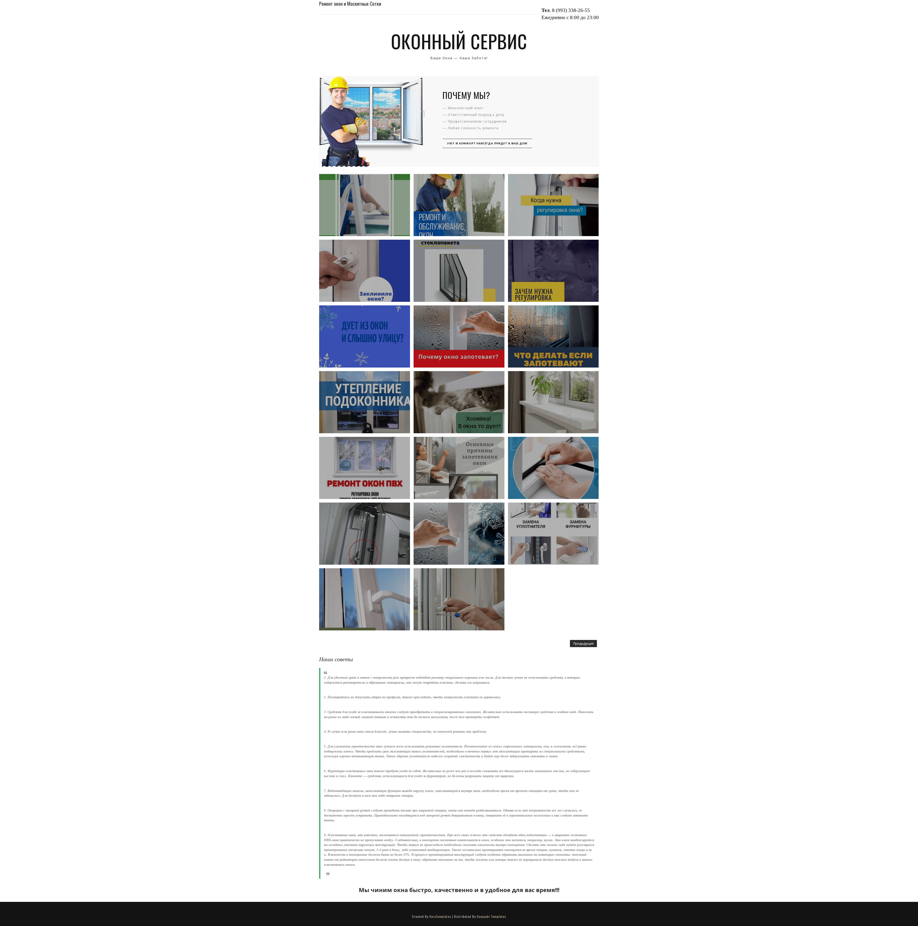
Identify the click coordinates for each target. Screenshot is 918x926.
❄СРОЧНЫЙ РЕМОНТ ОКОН (459, 402)
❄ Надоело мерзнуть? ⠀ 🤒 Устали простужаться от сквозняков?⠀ (364, 336)
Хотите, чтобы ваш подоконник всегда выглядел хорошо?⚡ (553, 402)
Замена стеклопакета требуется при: (458, 271)
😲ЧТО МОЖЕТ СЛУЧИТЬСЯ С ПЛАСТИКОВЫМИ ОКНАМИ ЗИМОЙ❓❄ (364, 205)
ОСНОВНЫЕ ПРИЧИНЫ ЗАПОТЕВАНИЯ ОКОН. (459, 468)
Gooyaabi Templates (491, 916)
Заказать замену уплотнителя (553, 468)
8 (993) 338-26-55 (571, 10)
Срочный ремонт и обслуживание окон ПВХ (459, 205)
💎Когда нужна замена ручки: (364, 599)
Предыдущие (583, 643)
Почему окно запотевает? (459, 336)
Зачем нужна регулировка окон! (553, 271)
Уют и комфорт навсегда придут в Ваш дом (487, 143)
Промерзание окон (458, 533)
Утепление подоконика (364, 402)
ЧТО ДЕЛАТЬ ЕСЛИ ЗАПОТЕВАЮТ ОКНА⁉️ (553, 336)
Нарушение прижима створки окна (364, 533)
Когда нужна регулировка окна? (553, 205)
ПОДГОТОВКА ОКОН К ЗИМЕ (364, 467)
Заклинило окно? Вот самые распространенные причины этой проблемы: (364, 271)
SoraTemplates (440, 916)
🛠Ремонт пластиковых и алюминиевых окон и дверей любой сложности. (459, 599)
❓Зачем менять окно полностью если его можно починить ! (553, 533)
